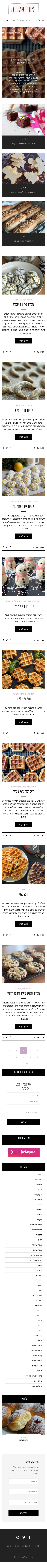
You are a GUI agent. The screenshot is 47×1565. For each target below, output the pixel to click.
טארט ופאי (38, 1381)
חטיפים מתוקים (36, 1225)
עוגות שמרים (37, 1361)
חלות (40, 1240)
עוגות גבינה (37, 1250)
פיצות (40, 1189)
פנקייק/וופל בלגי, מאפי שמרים (23, 60)
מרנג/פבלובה (37, 1386)
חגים (40, 1174)
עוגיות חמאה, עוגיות (23, 300)
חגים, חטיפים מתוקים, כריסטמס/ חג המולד (23, 601)
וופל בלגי (23, 894)
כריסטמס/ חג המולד (34, 1376)
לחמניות (39, 1235)
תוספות (39, 1275)
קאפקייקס (38, 1305)
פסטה (39, 1265)
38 (27, 1063)
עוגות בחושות (37, 1346)
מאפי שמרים (37, 1366)
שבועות (39, 1184)
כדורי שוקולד (37, 1230)
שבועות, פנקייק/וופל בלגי (23, 694)
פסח (40, 1331)
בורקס (39, 1285)
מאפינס (39, 1300)
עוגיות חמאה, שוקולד (23, 989)
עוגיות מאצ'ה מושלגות (23, 304)
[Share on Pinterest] (3, 351)
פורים (40, 1205)
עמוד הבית (36, 1545)
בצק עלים (38, 1280)
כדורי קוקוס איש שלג (24, 605)
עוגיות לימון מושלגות (23, 506)
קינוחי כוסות (37, 1356)
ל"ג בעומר (38, 1336)
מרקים (39, 1270)
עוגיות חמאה (37, 1200)
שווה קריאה (37, 1295)
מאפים (23, 236)
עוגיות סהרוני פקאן (23, 410)
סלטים (39, 1310)
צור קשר (9, 1545)
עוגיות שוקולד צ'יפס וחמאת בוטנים (23, 993)
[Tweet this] (6, 351)
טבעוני (39, 1315)
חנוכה (40, 1325)
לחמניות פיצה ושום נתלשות (23, 1440)
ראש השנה (38, 1179)
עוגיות (23, 187)
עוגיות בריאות (36, 1351)
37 (9, 1057)
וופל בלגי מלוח (23, 698)
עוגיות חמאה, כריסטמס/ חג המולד (23, 502)
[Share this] (10, 351)
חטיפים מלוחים (36, 1260)
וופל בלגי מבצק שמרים (23, 791)
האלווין (39, 1371)
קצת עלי (16, 1545)
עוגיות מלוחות (36, 1255)
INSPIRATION (26, 1545)
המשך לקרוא (23, 341)
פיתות (39, 1215)
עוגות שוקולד (37, 1245)
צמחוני (39, 1320)
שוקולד (23, 139)
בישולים (39, 1210)
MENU (39, 20)
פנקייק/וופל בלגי (23, 889)
